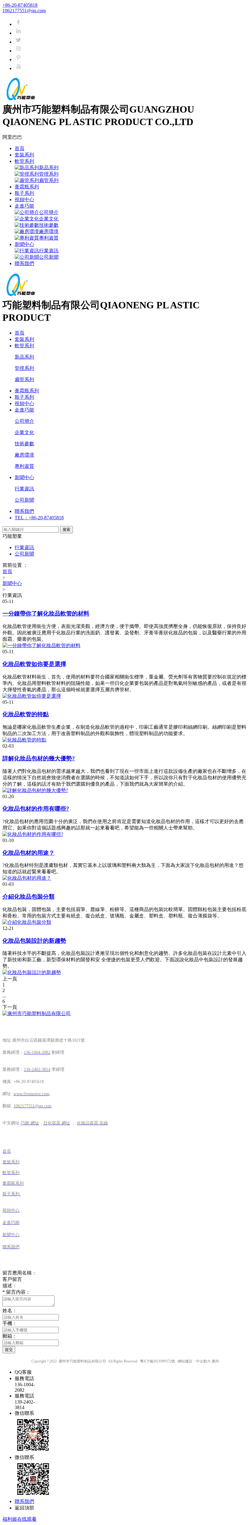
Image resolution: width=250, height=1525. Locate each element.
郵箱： (9, 1336)
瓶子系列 (24, 193)
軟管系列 (24, 161)
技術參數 (49, 225)
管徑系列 (49, 174)
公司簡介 (49, 212)
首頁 (19, 148)
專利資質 (49, 237)
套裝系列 (24, 154)
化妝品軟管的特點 (25, 714)
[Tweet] (18, 41)
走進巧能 (24, 206)
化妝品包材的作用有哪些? (35, 808)
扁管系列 (49, 180)
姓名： (9, 1310)
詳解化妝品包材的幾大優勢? (38, 758)
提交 (9, 1349)
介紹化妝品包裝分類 (28, 896)
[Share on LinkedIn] (18, 33)
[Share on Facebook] (18, 24)
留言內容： (16, 1292)
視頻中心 (24, 199)
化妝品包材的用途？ (28, 853)
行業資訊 (49, 250)
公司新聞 (49, 257)
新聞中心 (24, 244)
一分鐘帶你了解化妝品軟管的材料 (45, 613)
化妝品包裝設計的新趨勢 (34, 941)
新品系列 (49, 167)
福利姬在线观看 (19, 1519)
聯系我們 (24, 263)
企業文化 (49, 218)
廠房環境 (49, 231)
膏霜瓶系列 (27, 186)
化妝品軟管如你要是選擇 (34, 664)
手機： (9, 1323)
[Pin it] (18, 59)
